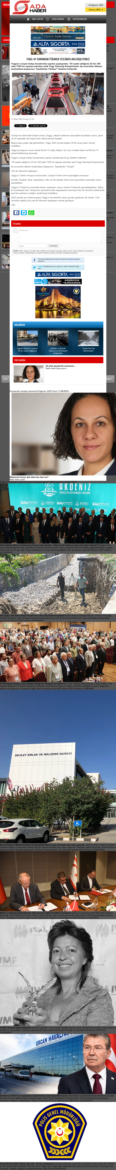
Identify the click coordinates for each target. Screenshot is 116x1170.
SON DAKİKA (58, 19)
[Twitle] (24, 212)
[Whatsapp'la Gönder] (31, 212)
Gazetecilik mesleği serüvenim (39, 391)
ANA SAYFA (37, 19)
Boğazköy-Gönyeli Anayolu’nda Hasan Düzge (38, 482)
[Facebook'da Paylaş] (16, 212)
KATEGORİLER (80, 19)
